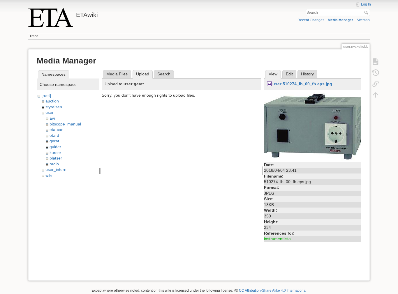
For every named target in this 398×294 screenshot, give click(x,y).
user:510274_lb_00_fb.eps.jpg (302, 84)
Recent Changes (310, 20)
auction (52, 101)
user (49, 112)
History (307, 74)
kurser (55, 152)
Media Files (117, 74)
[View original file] (312, 126)
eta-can (57, 129)
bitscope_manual (65, 124)
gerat (54, 141)
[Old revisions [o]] (375, 72)
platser (56, 158)
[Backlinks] (375, 83)
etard (54, 135)
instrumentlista (277, 238)
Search (367, 12)
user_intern (55, 169)
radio (54, 164)
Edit (289, 74)
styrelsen (53, 107)
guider (55, 146)
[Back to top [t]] (375, 94)
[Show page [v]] (375, 61)
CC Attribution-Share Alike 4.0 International (273, 290)
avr (52, 118)
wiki (48, 175)
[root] (46, 95)
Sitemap (363, 20)
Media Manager (340, 20)
